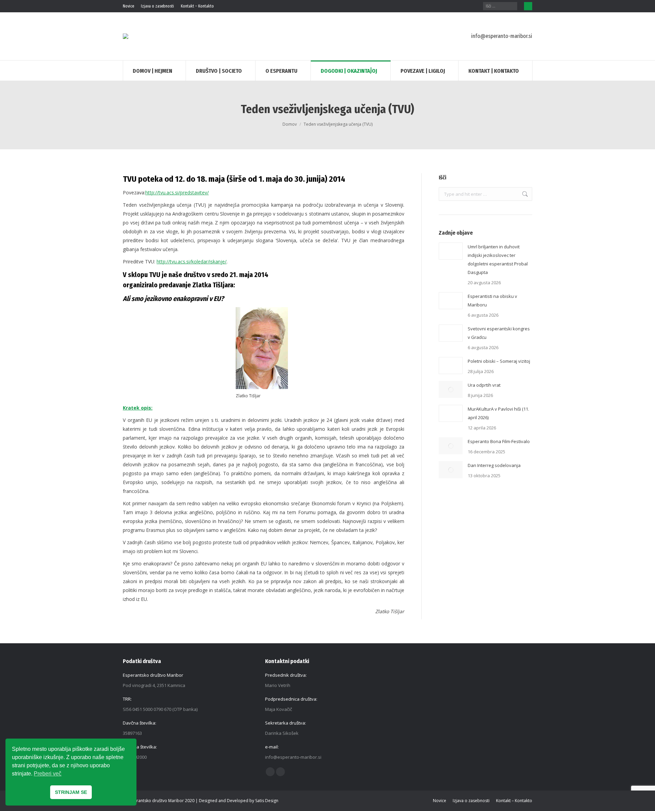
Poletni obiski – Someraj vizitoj (499, 361)
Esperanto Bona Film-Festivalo (499, 441)
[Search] (512, 6)
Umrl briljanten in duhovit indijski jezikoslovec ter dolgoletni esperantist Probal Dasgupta (498, 259)
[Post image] (451, 251)
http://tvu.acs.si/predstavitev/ (177, 192)
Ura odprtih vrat (484, 385)
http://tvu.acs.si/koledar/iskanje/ (192, 261)
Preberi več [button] (47, 773)
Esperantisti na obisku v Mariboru (492, 300)
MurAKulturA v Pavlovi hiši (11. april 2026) (498, 413)
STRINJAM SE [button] (71, 792)
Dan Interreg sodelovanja (494, 465)
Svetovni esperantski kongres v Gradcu (499, 333)
